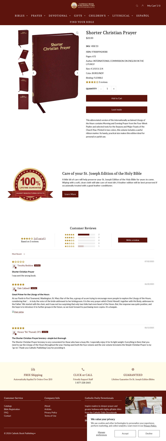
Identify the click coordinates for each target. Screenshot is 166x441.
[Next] (77, 73)
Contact (7, 416)
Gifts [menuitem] (78, 15)
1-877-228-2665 (83, 382)
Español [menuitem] (142, 15)
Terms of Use (50, 416)
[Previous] (33, 73)
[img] (18, 261)
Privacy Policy (50, 412)
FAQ (6, 412)
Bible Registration (12, 409)
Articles (47, 409)
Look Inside (117, 109)
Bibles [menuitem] (20, 15)
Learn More (70, 194)
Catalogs (8, 406)
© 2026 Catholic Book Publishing (19, 433)
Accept (125, 433)
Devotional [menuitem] (58, 15)
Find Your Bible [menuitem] (82, 22)
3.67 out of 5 (40, 238)
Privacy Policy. (150, 425)
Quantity (91, 88)
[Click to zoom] (77, 32)
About (47, 406)
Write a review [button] (132, 240)
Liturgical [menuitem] (121, 15)
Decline (149, 433)
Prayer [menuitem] (36, 15)
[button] (92, 82)
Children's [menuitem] (97, 15)
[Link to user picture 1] (18, 316)
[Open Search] (137, 5)
